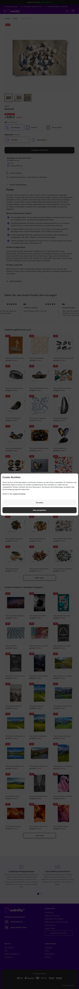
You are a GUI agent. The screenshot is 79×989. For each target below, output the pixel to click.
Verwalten (39, 502)
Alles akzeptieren (39, 510)
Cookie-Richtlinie (19, 494)
